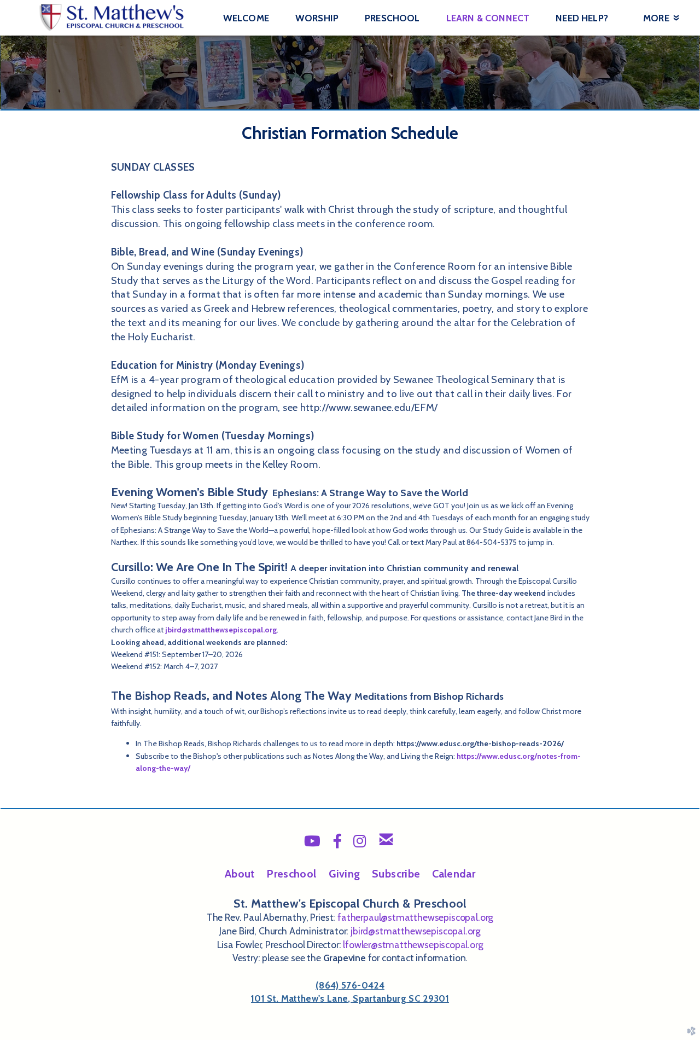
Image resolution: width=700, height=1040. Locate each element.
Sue (396, 873)
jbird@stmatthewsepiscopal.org (221, 630)
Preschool (291, 873)
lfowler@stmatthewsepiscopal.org (413, 944)
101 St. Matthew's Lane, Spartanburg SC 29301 (350, 998)
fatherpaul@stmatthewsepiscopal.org (415, 917)
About (240, 873)
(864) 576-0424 (350, 985)
